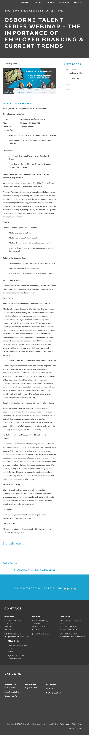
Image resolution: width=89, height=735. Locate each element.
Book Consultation (11, 692)
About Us (77, 2)
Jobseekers (25, 2)
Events (67, 85)
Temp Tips (74, 78)
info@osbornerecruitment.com (16, 636)
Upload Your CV (10, 696)
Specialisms (50, 2)
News (67, 90)
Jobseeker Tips (76, 73)
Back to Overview (10, 563)
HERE (21, 178)
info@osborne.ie (14, 658)
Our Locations (64, 2)
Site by (77, 728)
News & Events (53, 693)
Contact (50, 688)
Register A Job (31, 688)
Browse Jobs (9, 688)
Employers (38, 2)
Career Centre (70, 70)
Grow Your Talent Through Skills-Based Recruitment (34, 570)
